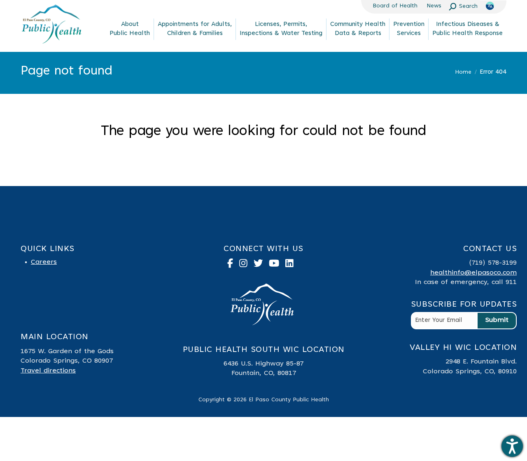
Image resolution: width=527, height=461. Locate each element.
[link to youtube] (277, 265)
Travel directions (48, 371)
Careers (44, 262)
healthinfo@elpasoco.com (473, 273)
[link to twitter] (261, 265)
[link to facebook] (233, 265)
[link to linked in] (292, 265)
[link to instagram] (246, 265)
